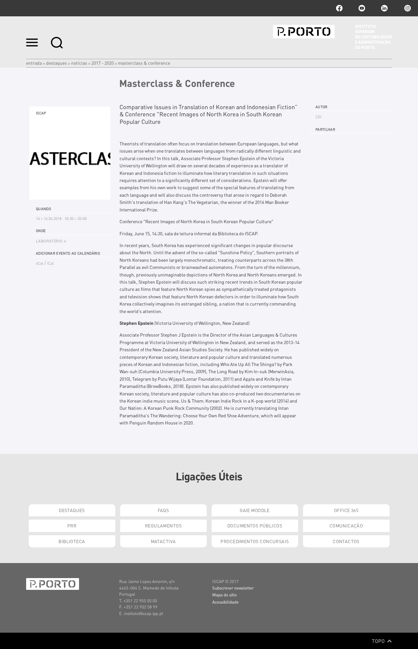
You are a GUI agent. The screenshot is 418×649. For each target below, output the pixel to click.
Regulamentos (163, 525)
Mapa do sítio (224, 594)
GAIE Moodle (255, 510)
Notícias (79, 63)
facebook (339, 8)
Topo (379, 641)
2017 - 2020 (102, 63)
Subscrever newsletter (233, 588)
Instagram (407, 8)
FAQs (163, 510)
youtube (362, 8)
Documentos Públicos (254, 525)
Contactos (346, 541)
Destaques (56, 63)
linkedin (384, 8)
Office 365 (346, 510)
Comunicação (346, 525)
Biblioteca (71, 541)
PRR (71, 525)
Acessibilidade (225, 602)
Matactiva (163, 541)
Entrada (34, 63)
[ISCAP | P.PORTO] (332, 37)
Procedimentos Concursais (254, 541)
